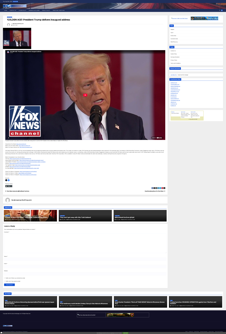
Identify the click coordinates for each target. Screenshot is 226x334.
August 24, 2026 (175, 305)
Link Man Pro (174, 74)
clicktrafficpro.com (175, 91)
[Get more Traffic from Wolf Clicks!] (179, 18)
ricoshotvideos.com (175, 84)
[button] (219, 10)
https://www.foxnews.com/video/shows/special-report (31, 160)
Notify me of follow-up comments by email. (15, 278)
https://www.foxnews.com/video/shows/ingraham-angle (27, 165)
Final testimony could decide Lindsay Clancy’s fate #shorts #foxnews (84, 303)
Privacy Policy (46, 10)
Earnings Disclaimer (34, 10)
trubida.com (173, 105)
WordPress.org (174, 41)
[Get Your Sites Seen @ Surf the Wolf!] (86, 315)
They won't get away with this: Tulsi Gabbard (75, 217)
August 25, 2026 (10, 305)
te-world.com (174, 96)
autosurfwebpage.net (175, 86)
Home (5, 10)
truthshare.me (174, 103)
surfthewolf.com (174, 93)
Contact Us (13, 10)
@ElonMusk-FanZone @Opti (124, 217)
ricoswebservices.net (175, 100)
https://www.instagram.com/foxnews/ (28, 174)
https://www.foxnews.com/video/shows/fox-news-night (26, 168)
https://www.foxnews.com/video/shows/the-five (20, 158)
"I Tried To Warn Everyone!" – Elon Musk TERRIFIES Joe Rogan (26, 217)
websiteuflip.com (174, 88)
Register (172, 29)
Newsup (19, 331)
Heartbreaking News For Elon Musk (154, 191)
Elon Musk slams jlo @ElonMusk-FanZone (18, 191)
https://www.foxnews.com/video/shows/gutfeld (19, 166)
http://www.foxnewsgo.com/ (25, 147)
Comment (6, 232)
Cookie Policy (22, 10)
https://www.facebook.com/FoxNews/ (28, 171)
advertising (7, 215)
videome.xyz (173, 102)
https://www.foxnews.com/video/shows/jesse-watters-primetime (31, 161)
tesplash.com (174, 95)
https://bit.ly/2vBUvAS (21, 144)
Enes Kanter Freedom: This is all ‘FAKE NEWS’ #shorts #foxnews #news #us (139, 302)
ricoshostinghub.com (175, 89)
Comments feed (174, 38)
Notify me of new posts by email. (13, 281)
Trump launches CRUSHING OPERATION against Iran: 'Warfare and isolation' (193, 302)
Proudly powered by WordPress (9, 331)
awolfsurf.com (174, 82)
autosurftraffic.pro (175, 98)
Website (6, 270)
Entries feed (173, 35)
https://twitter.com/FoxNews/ (24, 173)
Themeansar (25, 331)
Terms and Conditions (59, 10)
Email (5, 263)
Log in (172, 32)
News (6, 300)
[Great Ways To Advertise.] (120, 314)
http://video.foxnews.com (24, 145)
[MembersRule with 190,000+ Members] (204, 18)
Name (6, 256)
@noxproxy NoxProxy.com (18, 23)
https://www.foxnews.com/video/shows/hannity (20, 163)
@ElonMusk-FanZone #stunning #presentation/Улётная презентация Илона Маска (29, 302)
